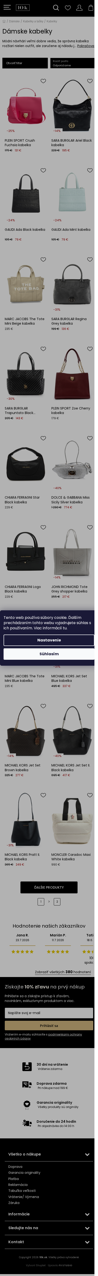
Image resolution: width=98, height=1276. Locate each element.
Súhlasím (49, 654)
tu (65, 628)
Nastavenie (49, 640)
